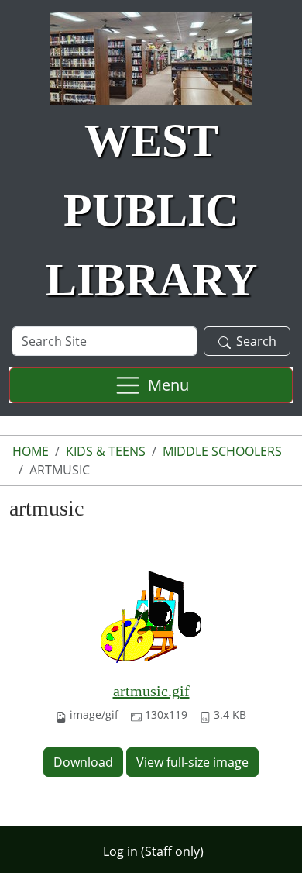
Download (83, 762)
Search (256, 341)
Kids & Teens (106, 451)
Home (30, 451)
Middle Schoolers (222, 451)
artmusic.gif (151, 690)
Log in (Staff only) (153, 851)
